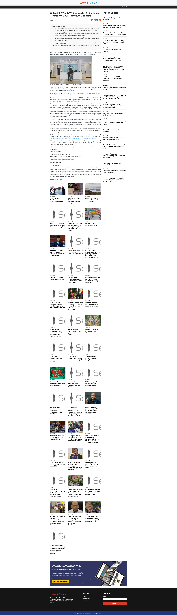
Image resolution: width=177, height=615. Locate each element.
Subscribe (114, 603)
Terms (84, 596)
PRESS (69, 7)
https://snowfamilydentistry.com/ (64, 159)
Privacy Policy (86, 598)
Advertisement (87, 601)
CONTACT (76, 7)
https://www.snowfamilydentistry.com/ (81, 147)
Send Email (56, 153)
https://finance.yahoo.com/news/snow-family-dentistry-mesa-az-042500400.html (73, 138)
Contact (85, 603)
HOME (53, 7)
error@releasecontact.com (82, 171)
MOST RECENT (61, 7)
